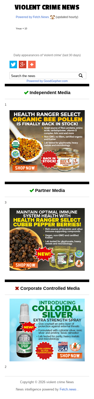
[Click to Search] (80, 75)
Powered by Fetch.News (33, 17)
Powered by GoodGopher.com (47, 81)
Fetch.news (68, 389)
